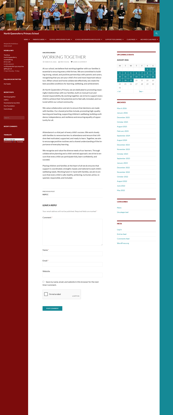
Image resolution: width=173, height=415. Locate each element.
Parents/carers (38, 39)
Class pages (131, 39)
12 (131, 77)
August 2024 (122, 140)
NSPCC (49, 193)
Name (46, 250)
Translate (20, 142)
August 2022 (122, 181)
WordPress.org (123, 243)
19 (131, 80)
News (26, 39)
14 (142, 77)
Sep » (141, 91)
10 (120, 77)
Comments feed (123, 239)
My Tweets (7, 84)
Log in (119, 229)
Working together (10, 97)
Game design (8, 109)
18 (125, 80)
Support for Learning (113, 39)
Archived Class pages (148, 39)
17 (120, 80)
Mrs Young (64, 62)
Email (46, 260)
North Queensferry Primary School (21, 33)
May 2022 (121, 190)
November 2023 (123, 149)
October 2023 (122, 154)
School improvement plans (60, 39)
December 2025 (123, 117)
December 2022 (123, 167)
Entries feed (121, 234)
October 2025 (122, 122)
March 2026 (122, 108)
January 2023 (122, 163)
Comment (47, 217)
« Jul (119, 91)
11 (125, 77)
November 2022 (123, 172)
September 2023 (123, 158)
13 (136, 77)
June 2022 (121, 186)
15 (147, 77)
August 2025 (122, 126)
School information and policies (87, 39)
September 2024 (123, 136)
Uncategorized (49, 53)
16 (153, 77)
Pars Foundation (9, 106)
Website (46, 271)
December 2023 (123, 145)
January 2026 (122, 113)
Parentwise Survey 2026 (12, 103)
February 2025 (123, 131)
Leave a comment (80, 62)
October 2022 (122, 177)
